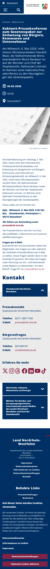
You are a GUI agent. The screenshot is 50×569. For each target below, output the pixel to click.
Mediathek (27, 498)
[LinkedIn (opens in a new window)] (31, 371)
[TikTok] (44, 371)
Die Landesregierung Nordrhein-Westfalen (37, 6)
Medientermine (18, 22)
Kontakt (27, 476)
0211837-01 (21, 346)
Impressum (8, 548)
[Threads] (18, 371)
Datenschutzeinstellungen (25, 556)
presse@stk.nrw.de (26, 322)
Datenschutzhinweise (13, 538)
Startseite (6, 22)
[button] (12, 3)
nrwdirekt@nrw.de (25, 350)
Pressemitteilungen (28, 494)
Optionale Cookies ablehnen (25, 564)
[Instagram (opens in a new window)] (12, 371)
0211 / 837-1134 (24, 318)
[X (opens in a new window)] (5, 371)
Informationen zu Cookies (15, 543)
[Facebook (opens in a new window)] (25, 371)
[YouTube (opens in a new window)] (38, 371)
